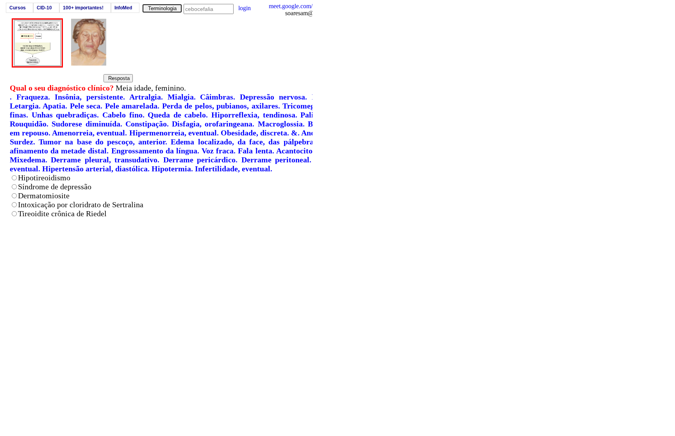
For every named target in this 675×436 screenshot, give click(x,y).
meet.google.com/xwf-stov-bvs (307, 6)
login (244, 8)
